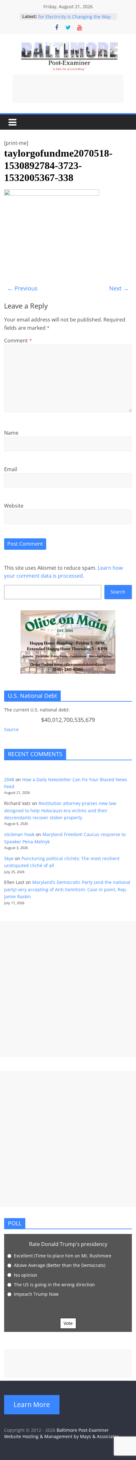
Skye (9, 858)
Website (13, 505)
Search (118, 592)
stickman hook (19, 834)
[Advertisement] (68, 89)
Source (11, 729)
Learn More (32, 1404)
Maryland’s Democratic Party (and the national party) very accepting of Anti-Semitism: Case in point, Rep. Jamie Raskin (67, 889)
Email (10, 469)
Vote (68, 1323)
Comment (18, 340)
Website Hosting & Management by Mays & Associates (61, 1436)
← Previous (22, 288)
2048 (9, 779)
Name (11, 432)
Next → (119, 288)
